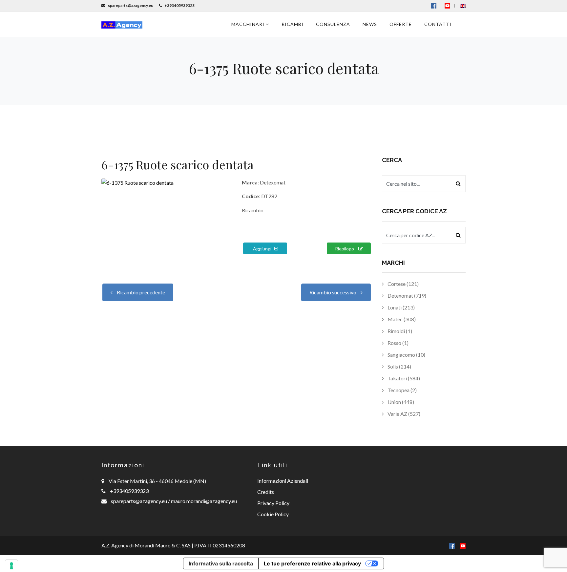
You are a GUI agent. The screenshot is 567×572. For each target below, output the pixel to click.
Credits (265, 492)
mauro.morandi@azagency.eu (203, 501)
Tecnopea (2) (402, 390)
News (370, 24)
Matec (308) (401, 319)
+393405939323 (129, 491)
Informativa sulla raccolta (221, 563)
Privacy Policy (273, 503)
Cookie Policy (273, 514)
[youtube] (447, 5)
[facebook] (452, 545)
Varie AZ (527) (403, 414)
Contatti (438, 24)
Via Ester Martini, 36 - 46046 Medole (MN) (157, 481)
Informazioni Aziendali (282, 480)
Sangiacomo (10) (406, 354)
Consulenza (333, 24)
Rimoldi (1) (399, 331)
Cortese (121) (403, 284)
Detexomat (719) (406, 295)
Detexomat (272, 182)
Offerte (400, 24)
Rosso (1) (398, 343)
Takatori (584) (403, 378)
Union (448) (400, 402)
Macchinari (248, 24)
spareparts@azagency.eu (139, 501)
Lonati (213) (401, 307)
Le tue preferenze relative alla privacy (312, 563)
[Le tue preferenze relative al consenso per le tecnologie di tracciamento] (11, 566)
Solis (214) (399, 366)
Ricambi (293, 24)
